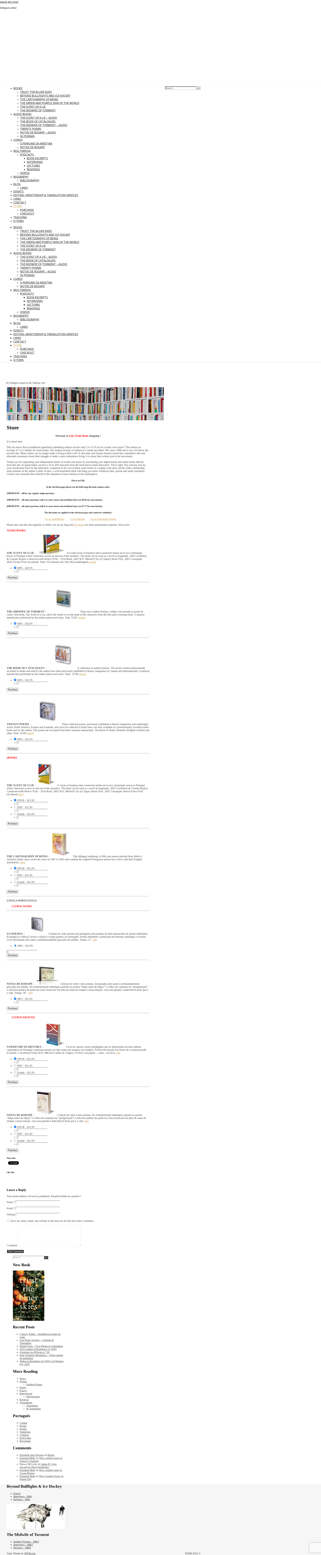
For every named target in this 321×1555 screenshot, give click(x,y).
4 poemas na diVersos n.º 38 (34, 1352)
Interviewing (33, 1396)
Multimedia (22, 151)
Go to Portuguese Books (103, 519)
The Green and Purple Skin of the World (49, 103)
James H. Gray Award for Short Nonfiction (38, 1466)
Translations (26, 1402)
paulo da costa (9, 2)
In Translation (33, 1408)
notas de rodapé (32, 147)
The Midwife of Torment (38, 110)
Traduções (25, 1432)
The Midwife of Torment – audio (43, 125)
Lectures (33, 166)
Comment (12, 1245)
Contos (23, 1422)
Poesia (23, 1425)
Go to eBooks (77, 519)
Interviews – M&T (23, 1544)
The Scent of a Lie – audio (38, 118)
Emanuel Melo (27, 1458)
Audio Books (22, 114)
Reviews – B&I (21, 1499)
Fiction (23, 1381)
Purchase (27, 210)
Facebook (79, 524)
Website (11, 1214)
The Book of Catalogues (38, 121)
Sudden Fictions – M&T (26, 1541)
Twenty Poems (30, 129)
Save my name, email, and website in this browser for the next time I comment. (52, 1220)
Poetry (23, 1387)
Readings (33, 169)
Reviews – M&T (22, 1547)
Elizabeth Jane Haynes (31, 1455)
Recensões (25, 1441)
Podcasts (27, 154)
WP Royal (29, 1553)
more (21, 794)
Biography (20, 177)
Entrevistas (25, 1438)
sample (92, 562)
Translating (32, 1405)
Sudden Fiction (34, 1384)
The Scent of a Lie (33, 107)
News (23, 1378)
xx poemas (27, 136)
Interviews (35, 162)
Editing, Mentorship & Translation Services (45, 195)
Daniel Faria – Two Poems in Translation (41, 1346)
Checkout (27, 213)
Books (17, 88)
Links (24, 188)
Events (18, 191)
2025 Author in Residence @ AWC (38, 1349)
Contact (19, 202)
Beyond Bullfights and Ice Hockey (45, 96)
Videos (25, 173)
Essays (23, 1390)
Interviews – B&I (22, 1496)
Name (11, 1202)
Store (17, 206)
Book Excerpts (37, 158)
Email (11, 1208)
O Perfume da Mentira (36, 143)
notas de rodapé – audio (38, 132)
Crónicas (24, 1435)
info (95, 939)
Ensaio (23, 1429)
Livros (18, 140)
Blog (17, 184)
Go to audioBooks (54, 519)
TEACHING (20, 217)
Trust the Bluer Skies (36, 92)
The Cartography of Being (39, 99)
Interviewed (26, 1393)
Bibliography (29, 180)
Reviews (24, 1399)
